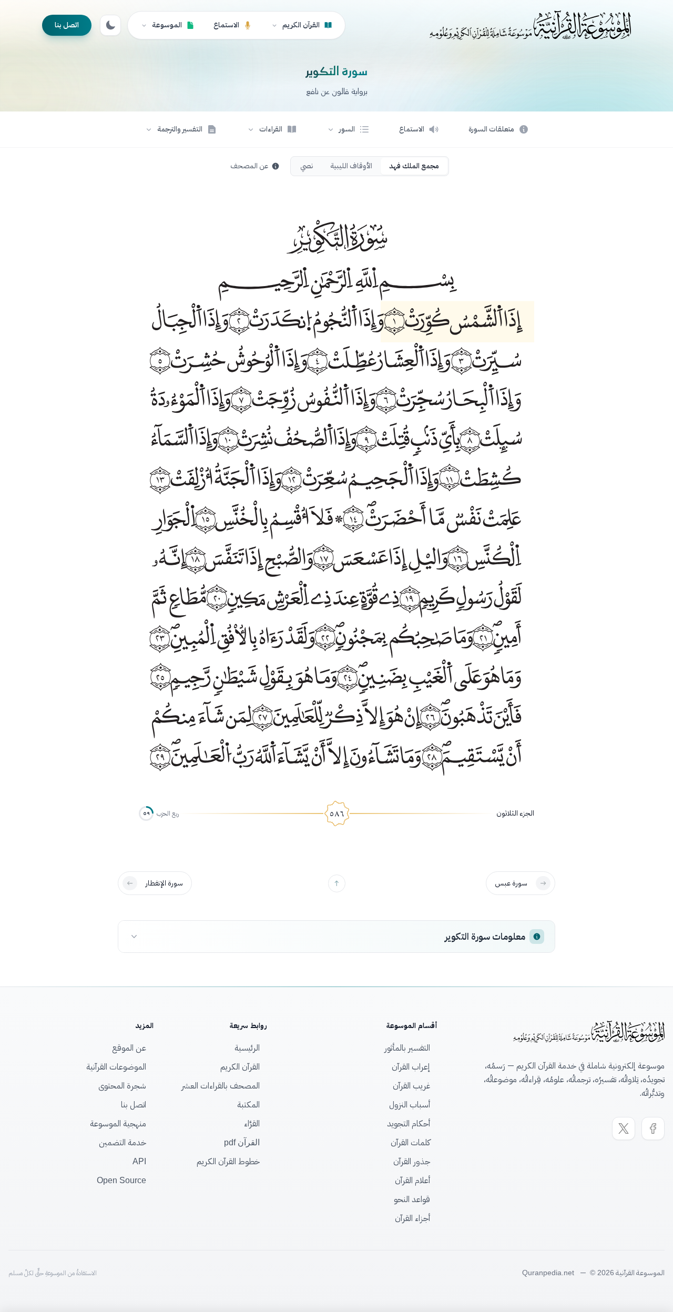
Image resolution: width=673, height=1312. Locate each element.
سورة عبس (511, 883)
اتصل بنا (67, 24)
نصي (306, 165)
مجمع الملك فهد (414, 165)
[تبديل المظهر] (110, 25)
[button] (348, 129)
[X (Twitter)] (623, 1128)
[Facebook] (653, 1128)
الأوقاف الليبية (351, 165)
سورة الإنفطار (164, 883)
